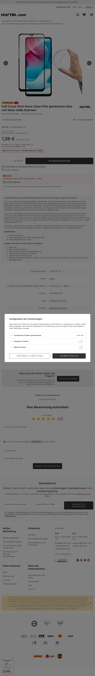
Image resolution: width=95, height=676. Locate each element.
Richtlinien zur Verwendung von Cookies (67, 324)
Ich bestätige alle (69, 356)
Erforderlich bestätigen (30, 356)
